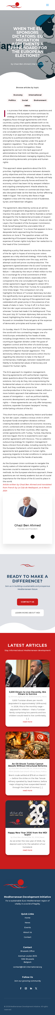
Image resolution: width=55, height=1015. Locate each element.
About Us (27, 932)
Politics (12, 100)
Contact (27, 937)
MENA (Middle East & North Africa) (22, 771)
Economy (18, 95)
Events (27, 927)
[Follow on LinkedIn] (31, 988)
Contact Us (27, 602)
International (35, 95)
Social (25, 100)
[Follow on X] (36, 988)
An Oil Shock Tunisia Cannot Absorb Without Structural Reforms (27, 765)
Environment (40, 100)
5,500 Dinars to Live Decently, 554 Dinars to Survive (27, 693)
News (44, 697)
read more (27, 722)
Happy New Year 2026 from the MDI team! (27, 834)
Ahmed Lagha (16, 697)
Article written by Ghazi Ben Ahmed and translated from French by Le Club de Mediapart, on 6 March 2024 (27, 487)
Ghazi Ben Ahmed (22, 64)
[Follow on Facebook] (21, 988)
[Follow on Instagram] (26, 988)
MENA (27, 106)
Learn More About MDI (27, 613)
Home (27, 918)
